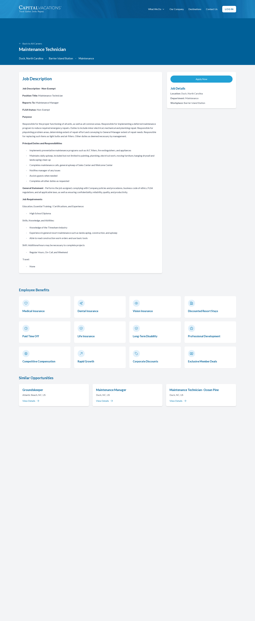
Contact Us (212, 9)
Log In (229, 9)
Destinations (194, 9)
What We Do (154, 9)
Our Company (177, 9)
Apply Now (201, 79)
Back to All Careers (32, 43)
